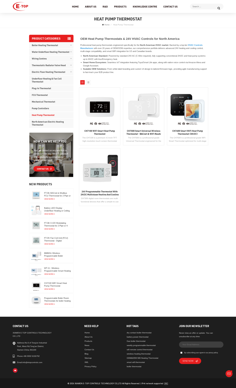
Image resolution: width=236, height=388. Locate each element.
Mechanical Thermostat (43, 101)
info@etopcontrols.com (29, 362)
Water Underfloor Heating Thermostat (50, 51)
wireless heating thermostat (139, 354)
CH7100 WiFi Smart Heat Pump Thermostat (55, 284)
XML (86, 362)
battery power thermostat (137, 337)
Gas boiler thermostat (136, 341)
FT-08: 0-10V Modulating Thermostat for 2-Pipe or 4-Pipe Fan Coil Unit (56, 224)
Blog (86, 354)
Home (75, 6)
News (87, 345)
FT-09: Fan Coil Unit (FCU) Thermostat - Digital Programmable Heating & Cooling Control (56, 239)
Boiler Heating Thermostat (45, 45)
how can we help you (49, 141)
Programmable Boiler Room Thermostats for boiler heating (57, 299)
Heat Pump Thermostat (43, 115)
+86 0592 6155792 (28, 356)
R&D (105, 6)
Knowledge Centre (145, 6)
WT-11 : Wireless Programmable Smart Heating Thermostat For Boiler (57, 269)
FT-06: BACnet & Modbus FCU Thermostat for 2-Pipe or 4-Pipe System (57, 194)
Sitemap (88, 358)
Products (120, 6)
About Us (90, 6)
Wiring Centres (39, 58)
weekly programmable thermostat (141, 345)
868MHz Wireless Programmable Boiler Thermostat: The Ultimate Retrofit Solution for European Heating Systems (57, 254)
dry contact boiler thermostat (139, 333)
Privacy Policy (90, 366)
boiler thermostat (134, 366)
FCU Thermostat (40, 95)
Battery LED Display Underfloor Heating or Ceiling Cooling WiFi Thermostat (57, 209)
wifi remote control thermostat (139, 349)
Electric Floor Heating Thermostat (48, 71)
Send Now (187, 360)
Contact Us (170, 6)
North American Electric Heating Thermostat (48, 123)
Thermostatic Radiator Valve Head (49, 65)
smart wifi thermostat (136, 362)
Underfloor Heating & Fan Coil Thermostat (47, 80)
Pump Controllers (40, 108)
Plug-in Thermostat (41, 88)
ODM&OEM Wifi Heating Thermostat (142, 358)
